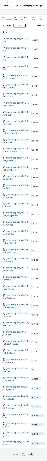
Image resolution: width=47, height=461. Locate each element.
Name (9, 25)
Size (39, 25)
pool (15, 5)
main (23, 5)
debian (8, 5)
